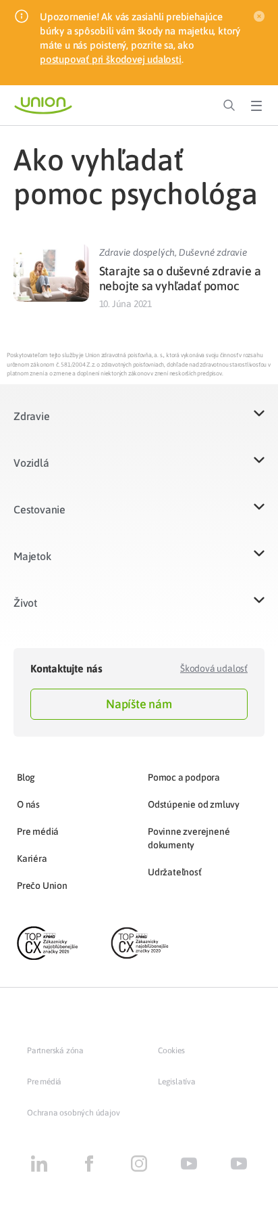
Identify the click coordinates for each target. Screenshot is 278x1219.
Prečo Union (42, 885)
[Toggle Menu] (256, 105)
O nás (28, 804)
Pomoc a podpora (184, 777)
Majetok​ (32, 556)
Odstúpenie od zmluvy (194, 804)
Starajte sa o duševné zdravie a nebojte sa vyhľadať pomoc (180, 278)
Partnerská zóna (55, 1050)
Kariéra (32, 858)
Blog (26, 777)
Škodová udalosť (214, 668)
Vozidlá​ (31, 463)
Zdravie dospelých (137, 252)
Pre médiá (38, 831)
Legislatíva (177, 1081)
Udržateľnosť (175, 872)
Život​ (25, 603)
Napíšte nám (139, 704)
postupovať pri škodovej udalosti (111, 59)
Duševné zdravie (213, 252)
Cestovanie (39, 509)
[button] (139, 424)
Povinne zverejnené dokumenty (188, 838)
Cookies (171, 1050)
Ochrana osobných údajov (73, 1113)
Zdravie (31, 416)
